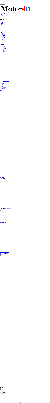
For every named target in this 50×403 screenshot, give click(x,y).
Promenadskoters (2, 77)
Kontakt (2, 16)
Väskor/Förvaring (4, 87)
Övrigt (1, 27)
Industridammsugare (4, 42)
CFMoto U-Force (4, 63)
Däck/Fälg (3, 54)
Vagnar (3, 53)
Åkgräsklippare (3, 47)
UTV (1, 21)
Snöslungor (3, 50)
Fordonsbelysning (2, 44)
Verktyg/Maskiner (2, 25)
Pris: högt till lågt (2, 61)
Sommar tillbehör (3, 55)
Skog (1, 24)
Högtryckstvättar (3, 76)
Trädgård (2, 26)
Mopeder (2, 23)
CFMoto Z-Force (3, 35)
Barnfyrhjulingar (3, 37)
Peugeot (3, 39)
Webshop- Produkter (3, 13)
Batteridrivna (4, 46)
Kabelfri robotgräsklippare (5, 48)
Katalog (0, 57)
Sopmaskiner (3, 51)
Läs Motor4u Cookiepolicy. (18, 402)
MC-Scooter (2, 32)
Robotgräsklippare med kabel (6, 81)
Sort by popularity (2, 60)
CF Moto (3, 36)
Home (1, 17)
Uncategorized (2, 22)
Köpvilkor (3, 15)
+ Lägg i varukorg (9, 178)
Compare (1, 90)
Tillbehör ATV (2, 52)
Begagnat (2, 41)
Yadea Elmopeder (4, 38)
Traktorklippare (3, 49)
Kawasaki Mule (3, 34)
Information (2, 14)
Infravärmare (3, 43)
